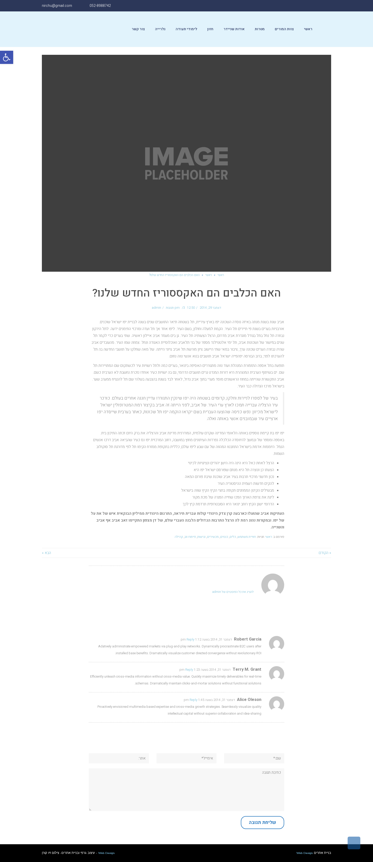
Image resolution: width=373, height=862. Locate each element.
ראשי (308, 29)
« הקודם (325, 553)
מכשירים (213, 537)
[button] (6, 57)
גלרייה (160, 29)
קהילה (179, 537)
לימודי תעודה (186, 29)
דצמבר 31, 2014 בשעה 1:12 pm (206, 639)
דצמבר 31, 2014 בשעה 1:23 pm (205, 669)
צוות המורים (284, 29)
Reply (190, 639)
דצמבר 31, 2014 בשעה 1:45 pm (209, 700)
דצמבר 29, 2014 (210, 307)
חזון (210, 29)
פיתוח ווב (190, 537)
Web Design (106, 853)
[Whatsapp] (291, 5)
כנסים (224, 537)
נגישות (201, 537)
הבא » (46, 553)
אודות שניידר (234, 29)
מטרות (260, 29)
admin (156, 307)
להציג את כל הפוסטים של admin (233, 592)
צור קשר (138, 29)
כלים (233, 537)
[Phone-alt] (280, 5)
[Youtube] (303, 5)
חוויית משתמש (247, 537)
